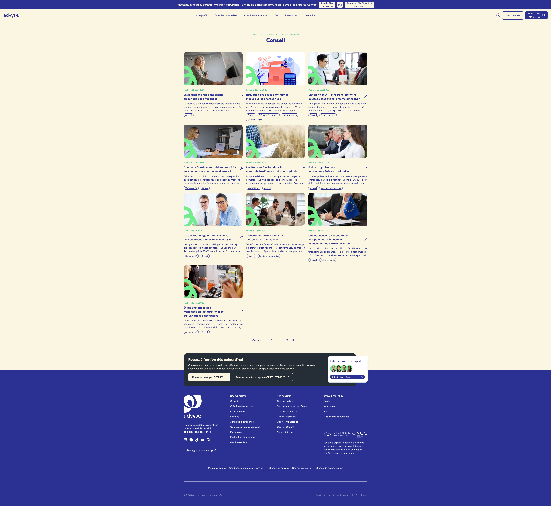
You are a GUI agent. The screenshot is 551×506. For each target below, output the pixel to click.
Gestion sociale (255, 119)
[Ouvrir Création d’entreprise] (269, 15)
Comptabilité (191, 188)
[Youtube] (202, 440)
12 (287, 340)
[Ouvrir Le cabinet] (318, 15)
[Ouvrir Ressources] (299, 15)
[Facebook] (191, 440)
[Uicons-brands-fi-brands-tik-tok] (197, 440)
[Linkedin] (185, 440)
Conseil (188, 115)
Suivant (296, 340)
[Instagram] (208, 440)
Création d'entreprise (268, 115)
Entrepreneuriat (289, 115)
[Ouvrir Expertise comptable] (238, 15)
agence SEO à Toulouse (355, 495)
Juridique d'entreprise (331, 188)
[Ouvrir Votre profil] (208, 15)
